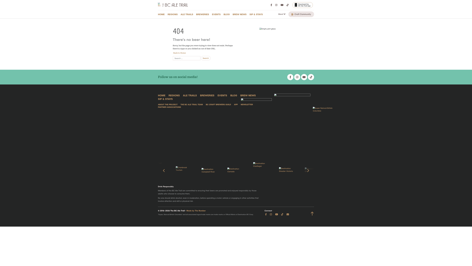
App (236, 104)
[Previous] (164, 170)
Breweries (202, 14)
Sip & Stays (256, 14)
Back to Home (179, 53)
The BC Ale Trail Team (192, 104)
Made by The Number (196, 211)
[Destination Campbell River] (210, 170)
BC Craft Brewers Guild (218, 104)
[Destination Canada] (236, 171)
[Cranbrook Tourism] (184, 170)
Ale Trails (187, 14)
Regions (173, 14)
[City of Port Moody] (158, 170)
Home (161, 14)
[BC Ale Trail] (256, 124)
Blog (227, 14)
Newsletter (247, 104)
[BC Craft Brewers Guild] (292, 124)
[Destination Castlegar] (261, 170)
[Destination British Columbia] (325, 124)
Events (216, 14)
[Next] (307, 170)
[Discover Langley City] (313, 170)
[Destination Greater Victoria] (287, 170)
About (281, 14)
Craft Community (302, 14)
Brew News (240, 14)
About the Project (167, 104)
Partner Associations (169, 107)
